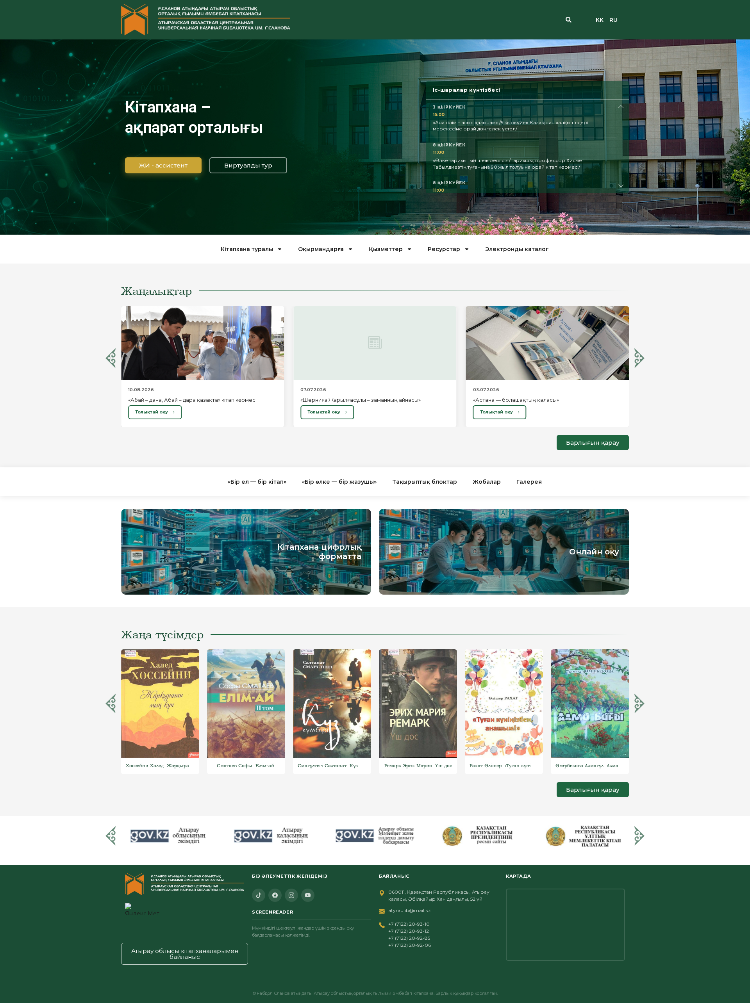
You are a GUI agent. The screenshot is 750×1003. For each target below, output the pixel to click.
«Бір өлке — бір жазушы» (339, 481)
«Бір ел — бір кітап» (257, 481)
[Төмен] (621, 186)
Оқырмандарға (321, 249)
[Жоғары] (621, 107)
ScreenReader (272, 912)
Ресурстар (444, 249)
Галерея (529, 481)
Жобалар (487, 481)
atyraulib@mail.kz (409, 910)
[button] (110, 358)
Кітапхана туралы (247, 249)
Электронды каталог (517, 249)
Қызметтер (386, 249)
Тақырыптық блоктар (424, 481)
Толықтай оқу (151, 412)
